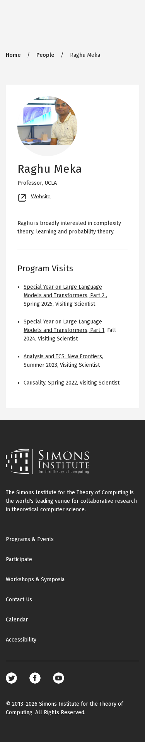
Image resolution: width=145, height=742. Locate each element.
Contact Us (19, 599)
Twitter (11, 678)
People (45, 55)
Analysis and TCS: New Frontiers (63, 356)
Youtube (58, 678)
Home (13, 55)
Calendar (17, 619)
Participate (19, 559)
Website (41, 195)
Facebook (35, 678)
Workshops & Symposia (35, 579)
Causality (34, 383)
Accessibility (21, 639)
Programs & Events (30, 539)
